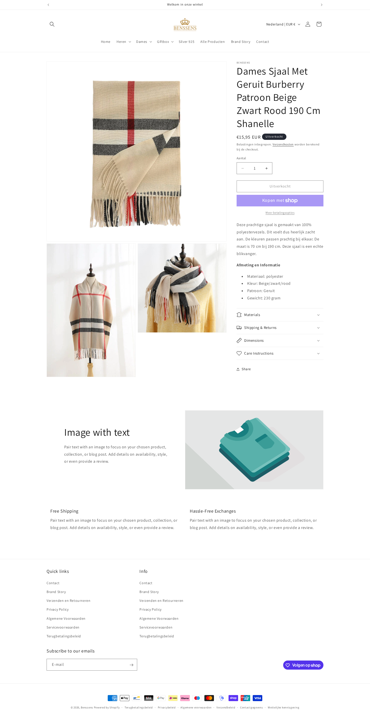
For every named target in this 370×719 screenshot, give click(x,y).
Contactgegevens (251, 707)
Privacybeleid (167, 707)
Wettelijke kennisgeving (283, 707)
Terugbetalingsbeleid (64, 636)
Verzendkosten (283, 144)
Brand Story (56, 591)
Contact (53, 582)
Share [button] (246, 369)
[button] (52, 24)
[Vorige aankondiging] (48, 5)
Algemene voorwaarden (195, 707)
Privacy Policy (57, 609)
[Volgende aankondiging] (321, 5)
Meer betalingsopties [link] (280, 212)
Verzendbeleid (225, 707)
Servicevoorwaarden (63, 627)
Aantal (241, 158)
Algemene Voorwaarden (66, 618)
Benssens (87, 707)
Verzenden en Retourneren (68, 600)
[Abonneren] (131, 665)
